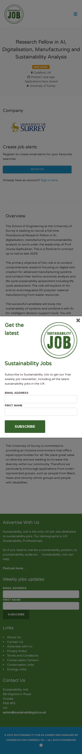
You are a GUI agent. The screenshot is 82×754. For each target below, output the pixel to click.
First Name (13, 405)
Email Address (16, 393)
